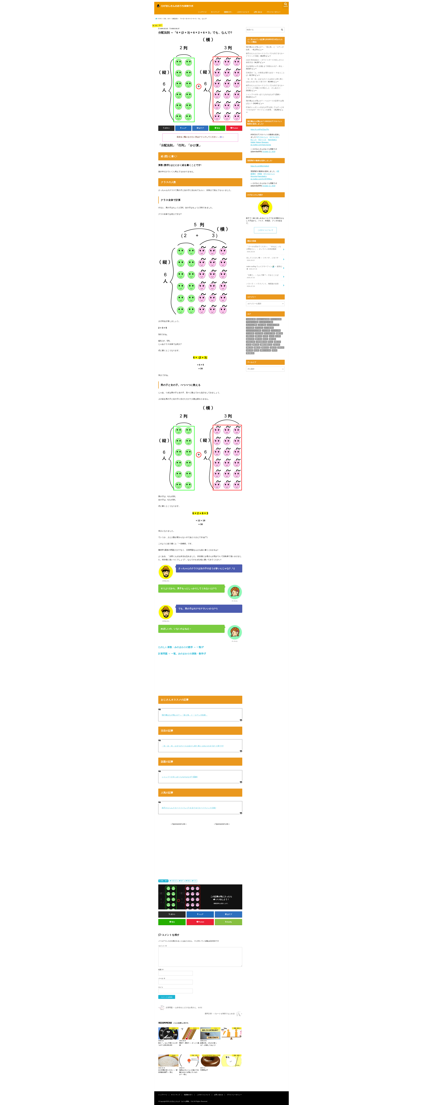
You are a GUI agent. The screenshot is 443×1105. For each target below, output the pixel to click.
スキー (261, 325)
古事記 (250, 336)
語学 (249, 350)
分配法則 (174, 881)
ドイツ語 (269, 328)
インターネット (266, 322)
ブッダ (250, 333)
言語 (273, 347)
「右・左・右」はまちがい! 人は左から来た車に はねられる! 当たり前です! (193, 746)
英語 (265, 347)
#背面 (259, 174)
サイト (160, 987)
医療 (279, 333)
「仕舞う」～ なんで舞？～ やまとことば (262, 276)
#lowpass (265, 142)
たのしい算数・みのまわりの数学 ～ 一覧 (179, 647)
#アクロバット (262, 137)
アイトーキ (276, 319)
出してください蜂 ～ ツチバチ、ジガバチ (262, 259)
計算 (281, 347)
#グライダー (274, 137)
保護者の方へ (228, 12)
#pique (258, 142)
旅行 (272, 339)
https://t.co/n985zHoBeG (260, 166)
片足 (276, 344)
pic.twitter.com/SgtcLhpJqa (261, 145)
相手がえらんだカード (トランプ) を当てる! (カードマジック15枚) (189, 808)
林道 (277, 342)
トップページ (202, 12)
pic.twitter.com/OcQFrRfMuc (261, 179)
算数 (188, 881)
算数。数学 (164, 881)
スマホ (250, 328)
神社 (249, 347)
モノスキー (269, 333)
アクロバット (252, 322)
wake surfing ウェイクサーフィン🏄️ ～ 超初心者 (264, 268)
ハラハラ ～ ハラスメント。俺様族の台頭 (262, 285)
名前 (161, 969)
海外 (256, 344)
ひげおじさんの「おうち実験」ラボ (181, 1101)
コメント (162, 946)
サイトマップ (215, 12)
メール (161, 978)
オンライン (251, 325)
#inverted (254, 176)
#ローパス (262, 140)
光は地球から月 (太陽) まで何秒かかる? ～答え (264, 66)
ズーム (259, 328)
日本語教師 (261, 342)
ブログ (259, 333)
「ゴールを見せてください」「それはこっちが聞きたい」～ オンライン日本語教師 (263, 249)
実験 (258, 336)
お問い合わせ (258, 12)
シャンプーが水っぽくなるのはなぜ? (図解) (180, 777)
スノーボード (273, 325)
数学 (182, 881)
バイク (266, 330)
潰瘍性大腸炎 (266, 344)
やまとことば (263, 319)
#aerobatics (272, 140)
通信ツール (265, 350)
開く (221, 137)
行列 (195, 881)
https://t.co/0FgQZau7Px (260, 129)
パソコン (276, 330)
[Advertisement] (200, 674)
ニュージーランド (254, 330)
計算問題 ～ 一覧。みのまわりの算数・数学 (181, 653)
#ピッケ (254, 140)
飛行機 (250, 353)
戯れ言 (250, 339)
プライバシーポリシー (273, 12)
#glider (253, 142)
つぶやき (251, 319)
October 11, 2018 (268, 152)
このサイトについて (243, 12)
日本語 (250, 342)
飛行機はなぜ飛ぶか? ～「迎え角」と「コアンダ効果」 (185, 715)
